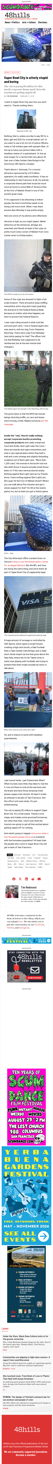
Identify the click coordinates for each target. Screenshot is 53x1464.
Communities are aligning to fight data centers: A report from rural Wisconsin (26, 1358)
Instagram (24, 927)
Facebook (39, 924)
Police (21, 864)
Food (30, 858)
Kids (22, 861)
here (20, 921)
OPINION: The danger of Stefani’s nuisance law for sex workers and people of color (26, 1398)
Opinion (5, 1408)
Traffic (40, 867)
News (10, 864)
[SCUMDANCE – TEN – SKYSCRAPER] (26, 1144)
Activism (17, 855)
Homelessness (13, 861)
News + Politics (12, 72)
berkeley (26, 855)
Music (5, 1350)
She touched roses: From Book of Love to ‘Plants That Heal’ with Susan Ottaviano (26, 1377)
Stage (10, 867)
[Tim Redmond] (12, 895)
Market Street (31, 861)
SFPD (41, 864)
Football (37, 858)
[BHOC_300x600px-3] (26, 1322)
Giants (45, 858)
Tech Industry (30, 867)
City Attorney (43, 855)
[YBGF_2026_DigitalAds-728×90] (26, 943)
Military (42, 861)
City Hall (11, 858)
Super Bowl (18, 867)
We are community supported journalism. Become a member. (26, 1453)
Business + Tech (9, 1369)
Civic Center (21, 858)
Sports (47, 864)
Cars (34, 855)
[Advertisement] (26, 1029)
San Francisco (31, 864)
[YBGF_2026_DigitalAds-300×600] (26, 1244)
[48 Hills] (27, 16)
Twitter (10, 927)
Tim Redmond (12, 96)
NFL (15, 864)
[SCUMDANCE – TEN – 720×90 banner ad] (26, 7)
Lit (4, 1390)
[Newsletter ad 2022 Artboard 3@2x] (26, 981)
